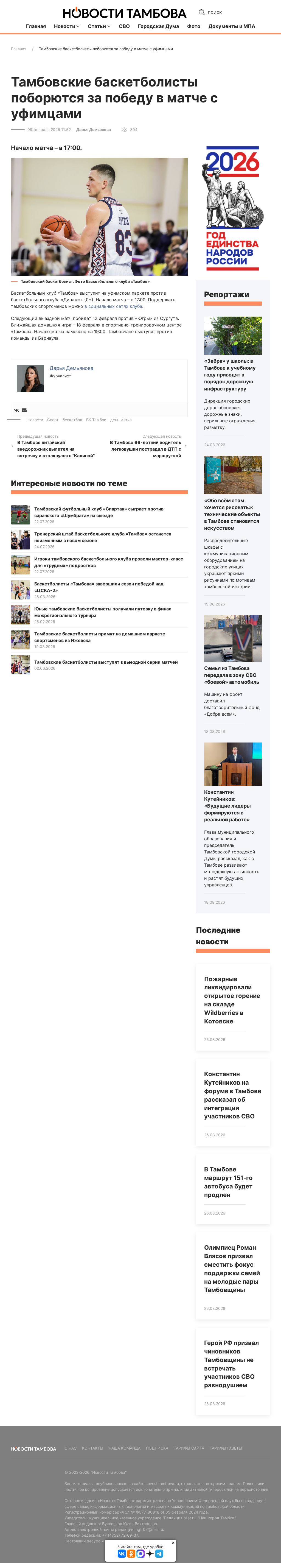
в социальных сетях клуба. (115, 306)
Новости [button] (64, 26)
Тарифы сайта (189, 1448)
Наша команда (124, 1448)
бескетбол (72, 419)
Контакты (92, 1448)
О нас (70, 1448)
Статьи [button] (97, 26)
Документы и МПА (232, 26)
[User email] (24, 410)
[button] (99, 216)
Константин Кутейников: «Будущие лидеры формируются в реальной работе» (227, 806)
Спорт (52, 419)
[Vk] (16, 410)
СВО (124, 26)
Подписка (157, 1448)
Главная (36, 26)
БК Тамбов (96, 419)
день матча (121, 419)
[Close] (173, 1542)
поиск (214, 12)
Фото (193, 26)
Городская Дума (158, 26)
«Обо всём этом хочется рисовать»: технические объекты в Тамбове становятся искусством (232, 514)
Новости (35, 419)
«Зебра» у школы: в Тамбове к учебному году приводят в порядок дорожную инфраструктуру (230, 375)
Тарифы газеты (226, 1448)
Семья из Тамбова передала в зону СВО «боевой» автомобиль (231, 675)
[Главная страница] (125, 12)
